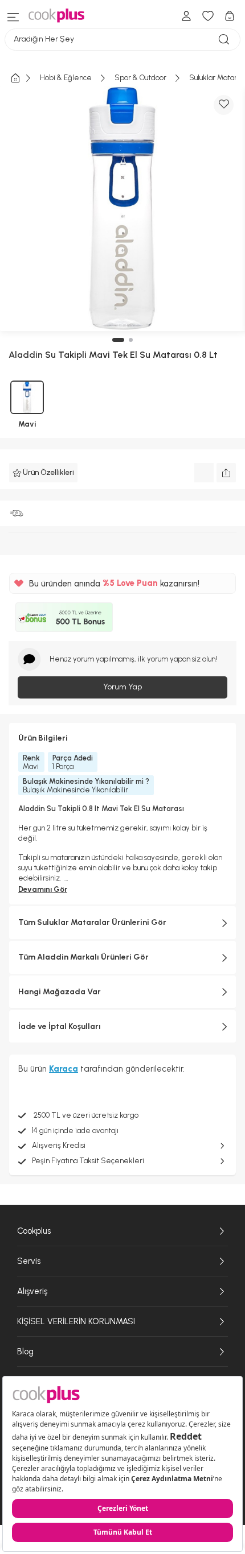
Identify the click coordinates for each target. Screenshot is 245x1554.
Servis (28, 1261)
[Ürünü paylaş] (226, 472)
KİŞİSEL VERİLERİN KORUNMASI (76, 1321)
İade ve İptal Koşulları (59, 1026)
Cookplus (34, 1231)
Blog (25, 1351)
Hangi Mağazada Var (59, 992)
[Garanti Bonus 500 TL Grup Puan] (64, 617)
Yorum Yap (122, 687)
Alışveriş (32, 1291)
